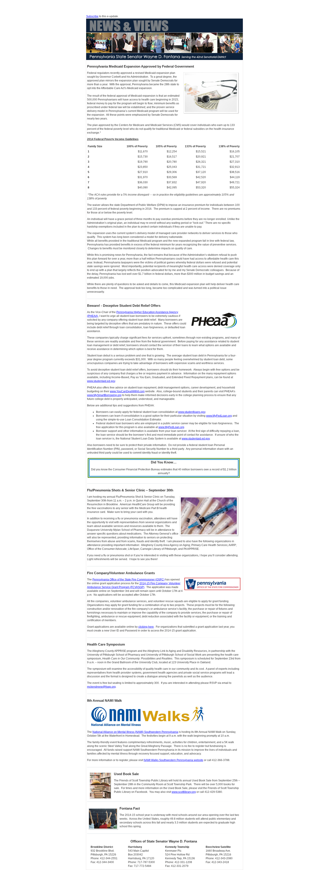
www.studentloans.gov (191, 412)
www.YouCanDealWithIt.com (127, 391)
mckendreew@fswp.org (101, 686)
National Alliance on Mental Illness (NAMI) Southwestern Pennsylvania (135, 732)
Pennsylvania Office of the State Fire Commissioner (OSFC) (128, 579)
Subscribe (92, 16)
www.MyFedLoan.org (219, 415)
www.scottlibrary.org (184, 791)
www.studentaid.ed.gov (101, 381)
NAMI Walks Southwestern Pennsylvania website (173, 760)
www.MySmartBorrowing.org (104, 395)
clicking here (146, 626)
